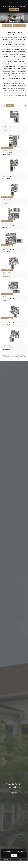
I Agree (14, 855)
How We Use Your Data (7, 859)
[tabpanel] (14, 233)
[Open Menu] (26, 16)
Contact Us (20, 859)
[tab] (3, 105)
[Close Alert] (26, 1)
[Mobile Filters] (25, 105)
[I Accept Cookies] (26, 850)
